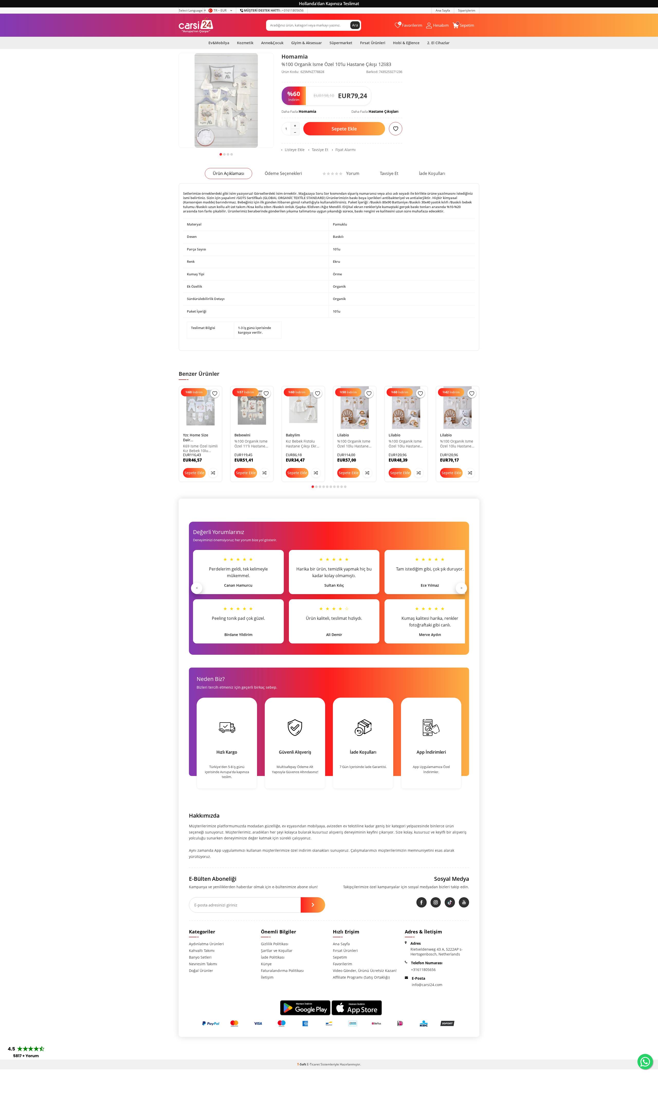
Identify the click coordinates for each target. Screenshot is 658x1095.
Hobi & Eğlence (406, 42)
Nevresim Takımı (203, 963)
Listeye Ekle (295, 149)
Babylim (293, 435)
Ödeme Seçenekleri (283, 173)
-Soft (302, 1064)
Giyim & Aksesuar (306, 42)
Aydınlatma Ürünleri (206, 943)
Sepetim (340, 957)
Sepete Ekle (344, 129)
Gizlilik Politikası (274, 943)
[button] (221, 154)
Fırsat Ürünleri (372, 42)
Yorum (352, 173)
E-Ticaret (313, 1064)
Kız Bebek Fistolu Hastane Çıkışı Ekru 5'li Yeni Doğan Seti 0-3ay (302, 444)
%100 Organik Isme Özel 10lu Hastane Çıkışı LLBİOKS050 (456, 444)
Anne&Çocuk (272, 42)
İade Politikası (273, 957)
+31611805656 (274, 10)
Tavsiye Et (320, 149)
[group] (226, 100)
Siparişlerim (466, 10)
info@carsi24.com (427, 984)
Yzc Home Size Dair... (195, 437)
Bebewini (242, 435)
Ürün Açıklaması (228, 173)
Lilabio (343, 435)
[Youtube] (464, 902)
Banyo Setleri (200, 957)
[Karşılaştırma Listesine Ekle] (213, 473)
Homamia (294, 56)
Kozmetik (245, 42)
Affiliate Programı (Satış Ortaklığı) (361, 977)
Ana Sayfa (443, 10)
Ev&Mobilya (218, 42)
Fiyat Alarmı (345, 149)
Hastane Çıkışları (383, 111)
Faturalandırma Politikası (282, 970)
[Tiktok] (450, 902)
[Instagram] (436, 902)
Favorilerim (342, 963)
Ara (355, 25)
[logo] (196, 25)
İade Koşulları (432, 173)
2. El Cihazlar (438, 42)
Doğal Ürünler (201, 970)
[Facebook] (421, 902)
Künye (266, 963)
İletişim (267, 977)
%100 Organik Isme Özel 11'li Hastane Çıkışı (251, 444)
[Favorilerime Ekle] (214, 393)
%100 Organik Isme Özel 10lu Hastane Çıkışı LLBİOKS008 (353, 444)
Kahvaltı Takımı (202, 950)
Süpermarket (341, 42)
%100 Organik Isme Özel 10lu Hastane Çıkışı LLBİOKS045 (405, 444)
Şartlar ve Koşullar (277, 950)
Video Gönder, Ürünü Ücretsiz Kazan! (365, 970)
